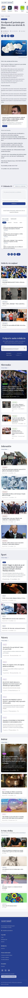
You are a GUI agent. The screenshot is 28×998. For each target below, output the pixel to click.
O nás (2, 937)
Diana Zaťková (13, 730)
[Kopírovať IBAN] (24, 348)
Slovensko (8, 16)
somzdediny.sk (22, 832)
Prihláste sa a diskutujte (20, 186)
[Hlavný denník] (7, 2)
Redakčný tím (4, 939)
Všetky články (4, 367)
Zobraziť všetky (4, 835)
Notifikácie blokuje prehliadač (8, 976)
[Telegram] (8, 36)
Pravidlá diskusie (5, 959)
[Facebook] (2, 36)
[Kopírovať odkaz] (12, 36)
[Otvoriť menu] (25, 2)
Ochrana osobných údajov (6, 955)
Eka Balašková (21, 408)
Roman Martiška (14, 655)
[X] (5, 36)
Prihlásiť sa (14, 203)
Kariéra (2, 941)
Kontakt (3, 966)
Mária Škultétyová (14, 690)
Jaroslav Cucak (21, 436)
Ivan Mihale (21, 423)
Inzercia (3, 948)
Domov (2, 16)
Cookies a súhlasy (5, 957)
